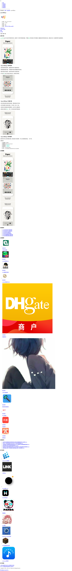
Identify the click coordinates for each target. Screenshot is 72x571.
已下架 (1, 31)
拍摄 (10, 565)
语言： (3, 25)
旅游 (4, 565)
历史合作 (12, 566)
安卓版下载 (2, 28)
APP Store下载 (2, 29)
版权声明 (5, 566)
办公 (8, 565)
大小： (3, 22)
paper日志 (11, 26)
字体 (9, 26)
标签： (3, 26)
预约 (1, 30)
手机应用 (3, 5)
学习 (7, 26)
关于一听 (2, 566)
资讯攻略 (3, 6)
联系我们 (8, 566)
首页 (3, 2)
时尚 (12, 565)
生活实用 (8, 10)
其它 (13, 565)
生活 (5, 26)
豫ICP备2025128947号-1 (4, 570)
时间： (3, 21)
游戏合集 (3, 7)
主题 (3, 565)
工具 (1, 565)
